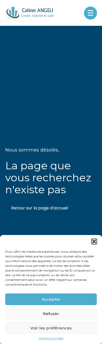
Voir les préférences (51, 327)
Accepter (51, 299)
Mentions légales (51, 338)
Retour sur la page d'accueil (39, 208)
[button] (94, 241)
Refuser (51, 313)
